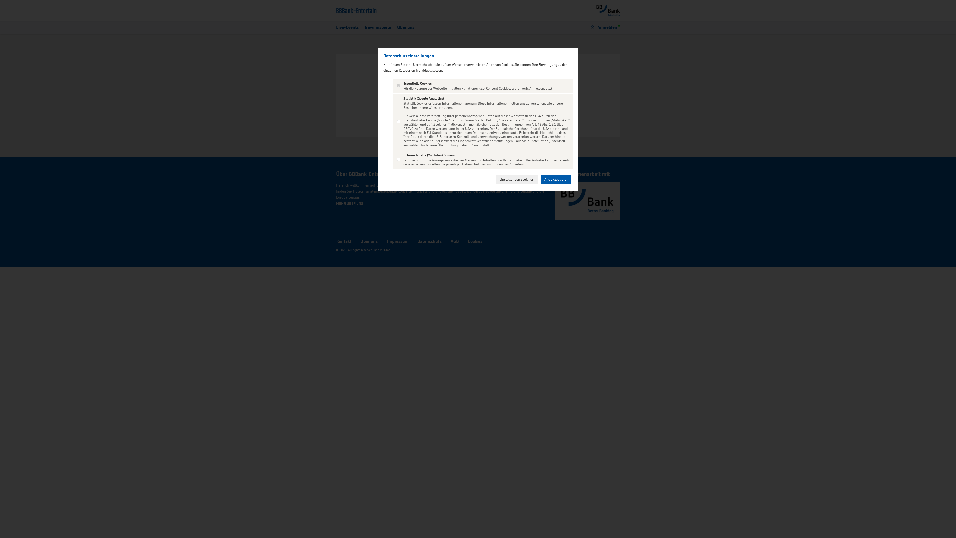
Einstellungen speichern (517, 179)
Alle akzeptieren (556, 179)
